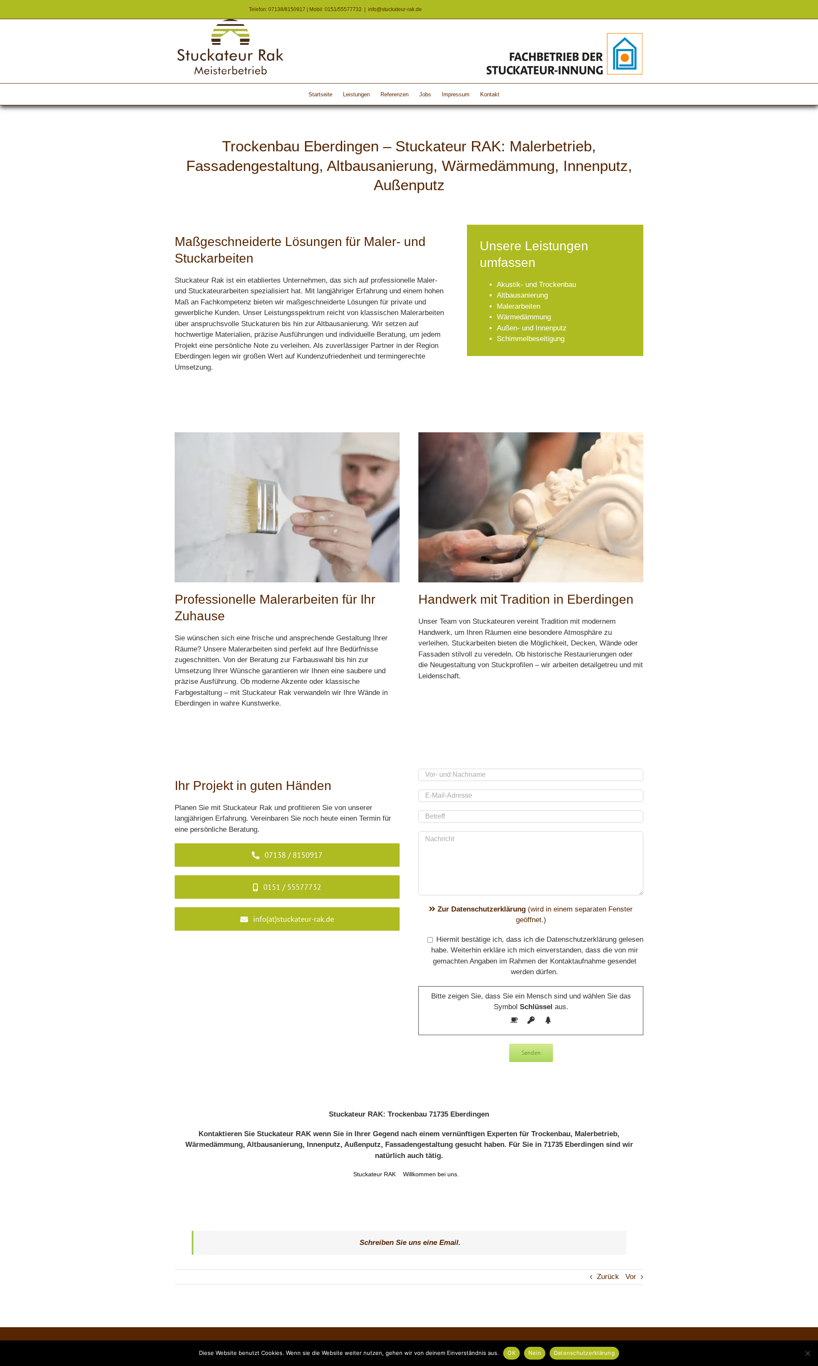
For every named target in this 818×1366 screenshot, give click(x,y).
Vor (630, 1277)
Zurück (608, 1277)
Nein (534, 1352)
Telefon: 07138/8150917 (277, 9)
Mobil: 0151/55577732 (335, 9)
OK (511, 1352)
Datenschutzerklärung (584, 1352)
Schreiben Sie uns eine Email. (410, 1243)
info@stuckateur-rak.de (395, 9)
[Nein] (807, 1353)
